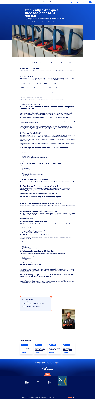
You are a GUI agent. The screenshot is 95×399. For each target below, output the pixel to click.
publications (24, 2)
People (26, 381)
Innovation (50, 384)
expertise (6, 2)
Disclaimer (36, 397)
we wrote (23, 62)
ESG (49, 381)
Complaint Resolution (44, 397)
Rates (39, 397)
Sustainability (50, 380)
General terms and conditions (30, 397)
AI (10, 2)
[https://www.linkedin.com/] (69, 397)
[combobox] (92, 2)
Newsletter (26, 383)
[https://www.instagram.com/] (73, 397)
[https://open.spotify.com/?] (71, 397)
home (3, 2)
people (19, 2)
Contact (57, 363)
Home (25, 7)
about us (14, 2)
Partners (49, 382)
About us (26, 380)
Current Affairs (29, 7)
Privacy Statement (23, 397)
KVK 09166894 (49, 397)
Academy (38, 380)
